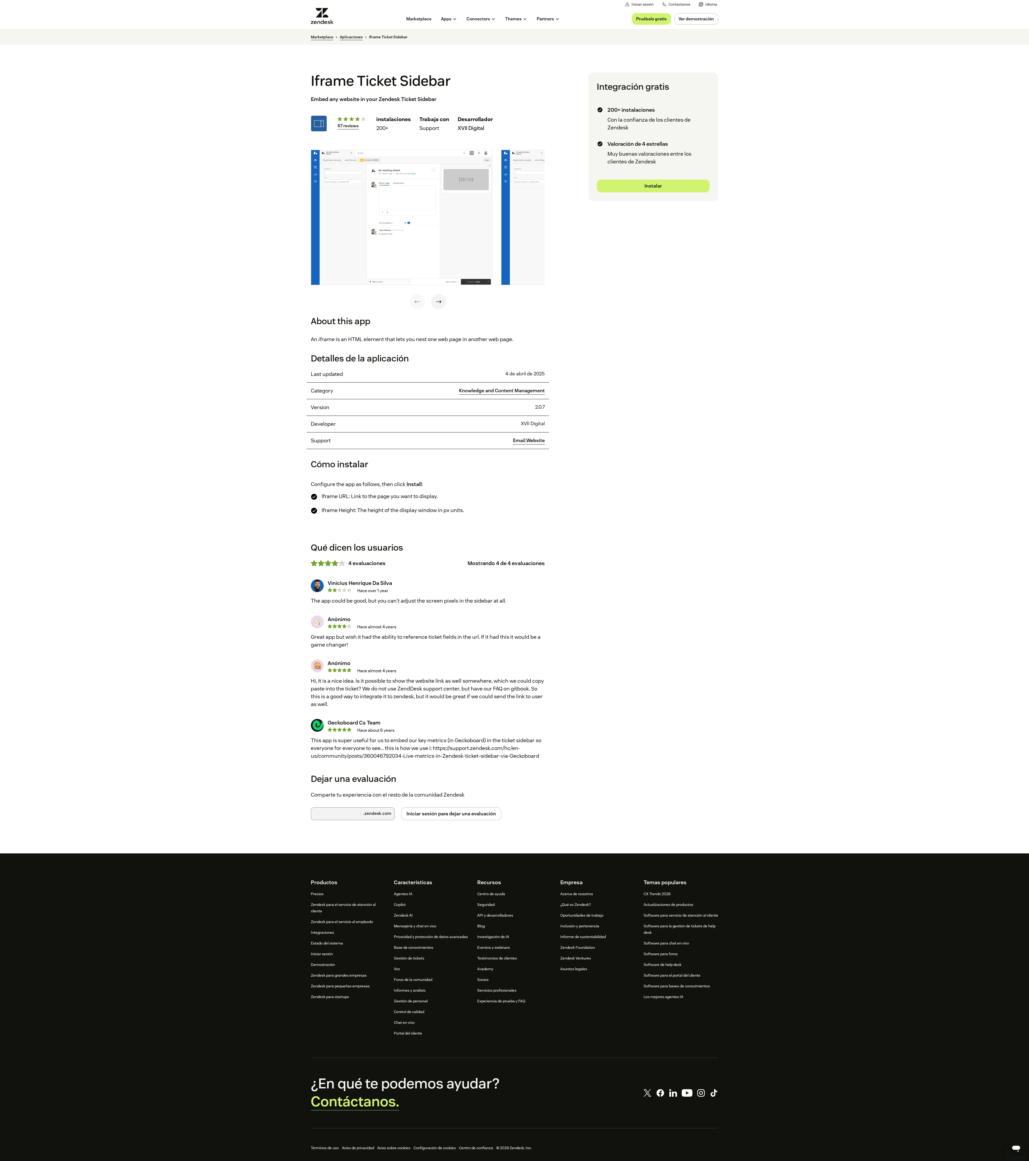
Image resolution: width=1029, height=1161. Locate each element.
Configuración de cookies (434, 1147)
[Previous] (417, 301)
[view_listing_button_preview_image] (402, 217)
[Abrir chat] (1016, 1148)
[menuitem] (708, 4)
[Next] (438, 301)
